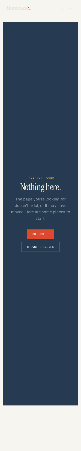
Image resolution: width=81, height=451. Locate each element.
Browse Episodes (40, 247)
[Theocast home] (18, 8)
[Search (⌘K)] (53, 8)
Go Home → (40, 234)
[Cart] (61, 7)
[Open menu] (71, 8)
